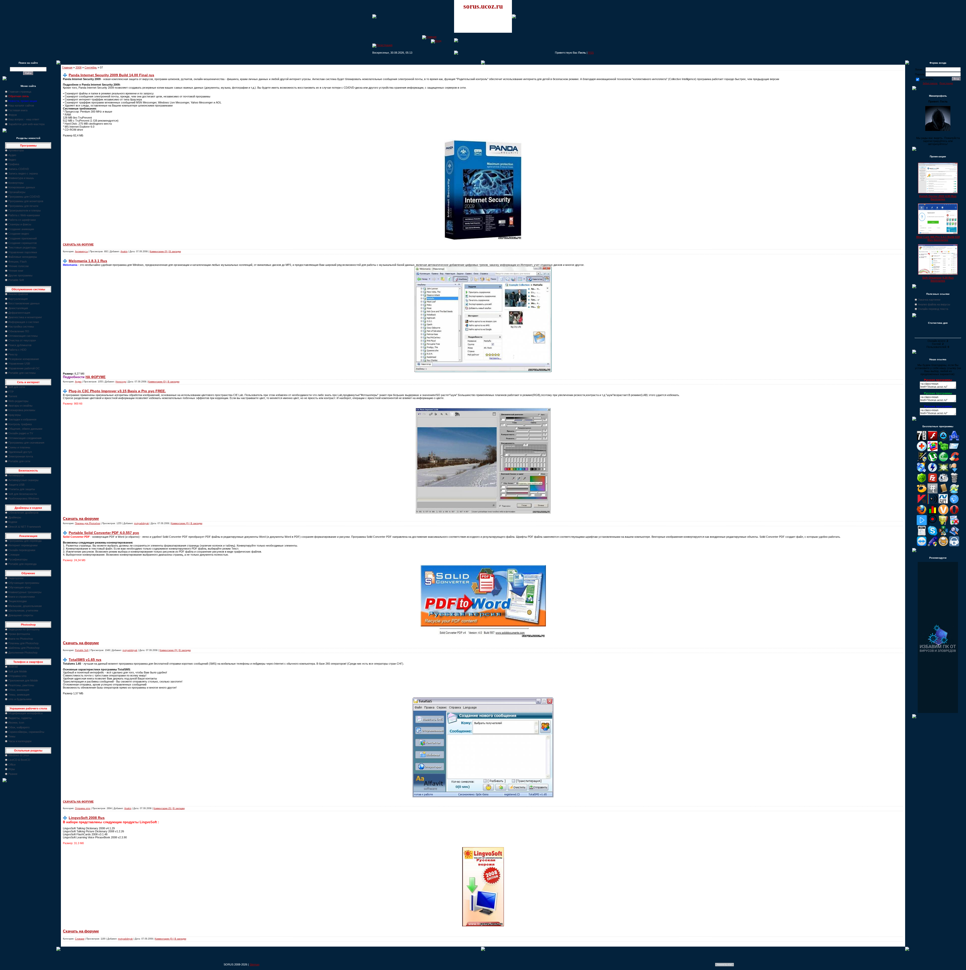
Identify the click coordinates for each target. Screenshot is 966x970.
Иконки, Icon (16, 722)
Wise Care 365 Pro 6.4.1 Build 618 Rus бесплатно (938, 238)
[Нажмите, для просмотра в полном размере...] (483, 371)
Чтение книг (15, 270)
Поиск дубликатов (19, 345)
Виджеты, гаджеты (20, 718)
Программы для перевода (25, 540)
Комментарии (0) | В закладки (165, 251)
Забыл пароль (930, 83)
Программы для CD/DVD (24, 196)
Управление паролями (22, 252)
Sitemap (254, 964)
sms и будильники (19, 699)
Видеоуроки (15, 578)
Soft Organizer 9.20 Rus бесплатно (938, 279)
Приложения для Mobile (23, 680)
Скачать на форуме (81, 519)
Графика (13, 164)
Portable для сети (19, 461)
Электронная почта (20, 456)
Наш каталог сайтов (21, 105)
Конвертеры (16, 182)
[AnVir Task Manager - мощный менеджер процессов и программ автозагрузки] (922, 450)
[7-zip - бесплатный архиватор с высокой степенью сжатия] (922, 439)
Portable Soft (16, 279)
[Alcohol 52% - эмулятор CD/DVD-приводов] (954, 439)
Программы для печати (23, 205)
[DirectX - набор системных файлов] (943, 471)
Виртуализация (18, 298)
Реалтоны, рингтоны (21, 685)
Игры (11, 769)
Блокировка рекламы (21, 410)
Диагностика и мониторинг (25, 317)
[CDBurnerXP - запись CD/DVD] (922, 471)
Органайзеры (16, 192)
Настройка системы (21, 326)
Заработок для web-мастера (26, 124)
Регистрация (946, 83)
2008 (78, 67)
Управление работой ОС (24, 368)
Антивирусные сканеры (23, 480)
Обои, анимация (18, 689)
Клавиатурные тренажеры (25, 592)
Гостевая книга (17, 110)
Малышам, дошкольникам (25, 605)
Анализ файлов (18, 294)
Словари (13, 554)
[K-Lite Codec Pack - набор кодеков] (954, 492)
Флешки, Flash (17, 261)
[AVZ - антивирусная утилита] (922, 460)
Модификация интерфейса (25, 713)
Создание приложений (22, 238)
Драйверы (14, 517)
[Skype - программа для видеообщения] (933, 534)
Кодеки (12, 521)
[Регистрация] (382, 45)
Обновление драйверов (23, 512)
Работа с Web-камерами (24, 215)
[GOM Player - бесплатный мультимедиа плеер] (922, 492)
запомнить (927, 79)
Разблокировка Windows (23, 498)
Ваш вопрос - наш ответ (23, 119)
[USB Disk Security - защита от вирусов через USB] (933, 545)
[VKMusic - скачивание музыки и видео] (954, 545)
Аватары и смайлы (20, 405)
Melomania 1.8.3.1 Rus (88, 261)
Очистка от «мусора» (22, 340)
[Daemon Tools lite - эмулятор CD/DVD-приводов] (933, 471)
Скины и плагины (19, 447)
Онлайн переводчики (21, 550)
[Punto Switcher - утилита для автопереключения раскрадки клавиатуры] (933, 524)
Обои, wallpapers (19, 727)
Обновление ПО (18, 331)
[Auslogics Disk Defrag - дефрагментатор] (933, 450)
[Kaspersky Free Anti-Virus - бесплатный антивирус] (922, 503)
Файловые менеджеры (22, 256)
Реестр (12, 354)
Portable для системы (22, 372)
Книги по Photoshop (20, 638)
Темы (11, 736)
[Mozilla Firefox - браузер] (922, 513)
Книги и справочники (21, 596)
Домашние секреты (20, 615)
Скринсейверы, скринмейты (26, 731)
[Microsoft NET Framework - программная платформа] (943, 503)
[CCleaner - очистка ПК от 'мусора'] (954, 460)
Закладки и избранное (22, 419)
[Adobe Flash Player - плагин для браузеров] (933, 439)
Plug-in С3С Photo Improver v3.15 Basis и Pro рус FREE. (117, 391)
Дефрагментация (19, 312)
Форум (12, 114)
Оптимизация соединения (25, 438)
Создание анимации (21, 229)
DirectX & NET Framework (24, 526)
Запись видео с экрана (23, 173)
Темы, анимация (18, 694)
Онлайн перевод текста (933, 308)
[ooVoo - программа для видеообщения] (943, 513)
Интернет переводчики (22, 545)
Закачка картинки (929, 299)
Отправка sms (17, 675)
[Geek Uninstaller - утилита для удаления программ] (954, 481)
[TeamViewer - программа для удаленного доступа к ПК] (922, 545)
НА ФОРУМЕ (96, 377)
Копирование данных (21, 187)
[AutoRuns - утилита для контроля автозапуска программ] (954, 450)
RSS (591, 52)
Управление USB (19, 363)
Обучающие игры (19, 587)
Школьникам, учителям (23, 610)
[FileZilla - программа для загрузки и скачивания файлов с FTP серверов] (933, 481)
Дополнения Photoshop (22, 652)
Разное (12, 773)
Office (12, 764)
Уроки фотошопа (19, 633)
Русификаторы (17, 559)
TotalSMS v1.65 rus (85, 660)
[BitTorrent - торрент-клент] (943, 460)
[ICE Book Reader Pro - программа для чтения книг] (943, 492)
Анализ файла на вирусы (934, 304)
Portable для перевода (22, 563)
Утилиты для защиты (21, 489)
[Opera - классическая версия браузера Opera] (954, 513)
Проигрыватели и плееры (24, 210)
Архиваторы (16, 150)
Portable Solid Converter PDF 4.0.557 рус (104, 533)
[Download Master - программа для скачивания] (954, 471)
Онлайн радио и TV (20, 433)
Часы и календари (19, 741)
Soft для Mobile (17, 671)
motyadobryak (141, 523)
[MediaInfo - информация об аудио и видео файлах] (933, 503)
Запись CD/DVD (18, 168)
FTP (11, 391)
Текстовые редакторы (22, 247)
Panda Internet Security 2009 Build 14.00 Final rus (111, 75)
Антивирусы (16, 475)
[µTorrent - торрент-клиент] (933, 460)
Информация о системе (23, 322)
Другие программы (20, 275)
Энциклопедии (17, 601)
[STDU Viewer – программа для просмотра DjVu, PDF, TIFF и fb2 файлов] (954, 534)
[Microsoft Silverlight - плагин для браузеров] (954, 503)
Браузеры (14, 414)
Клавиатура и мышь (21, 177)
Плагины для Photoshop (23, 643)
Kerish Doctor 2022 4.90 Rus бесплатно (937, 198)
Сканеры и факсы (19, 224)
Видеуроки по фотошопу (24, 629)
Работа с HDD (17, 349)
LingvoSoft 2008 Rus (87, 818)
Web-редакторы (18, 401)
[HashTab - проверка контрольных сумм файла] (933, 492)
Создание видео (18, 233)
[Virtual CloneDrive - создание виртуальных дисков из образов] (943, 545)
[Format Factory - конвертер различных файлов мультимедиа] (943, 481)
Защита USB (16, 484)
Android (13, 666)
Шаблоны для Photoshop (23, 647)
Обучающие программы (23, 582)
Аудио (12, 155)
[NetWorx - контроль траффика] (933, 513)
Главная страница (19, 91)
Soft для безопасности (22, 493)
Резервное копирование (23, 359)
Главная (67, 67)
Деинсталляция (18, 308)
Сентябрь (91, 67)
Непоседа (120, 381)
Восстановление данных (24, 303)
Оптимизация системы (23, 335)
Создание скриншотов (22, 242)
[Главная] (429, 36)
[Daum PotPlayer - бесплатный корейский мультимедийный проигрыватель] (922, 524)
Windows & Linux (18, 755)
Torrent (12, 396)
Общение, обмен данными (25, 428)
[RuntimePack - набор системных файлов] (922, 534)
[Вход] (436, 40)
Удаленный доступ (20, 451)
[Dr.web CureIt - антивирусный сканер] (922, 481)
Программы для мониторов (25, 201)
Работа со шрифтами (22, 219)
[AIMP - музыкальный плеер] (943, 439)
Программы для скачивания (26, 442)
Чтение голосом (18, 266)
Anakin (124, 251)
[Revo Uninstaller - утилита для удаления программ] (954, 524)
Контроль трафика (20, 424)
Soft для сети (16, 386)
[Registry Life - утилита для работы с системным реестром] (943, 524)
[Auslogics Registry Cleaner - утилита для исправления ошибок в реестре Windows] (943, 450)
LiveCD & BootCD (19, 759)
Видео (12, 159)
